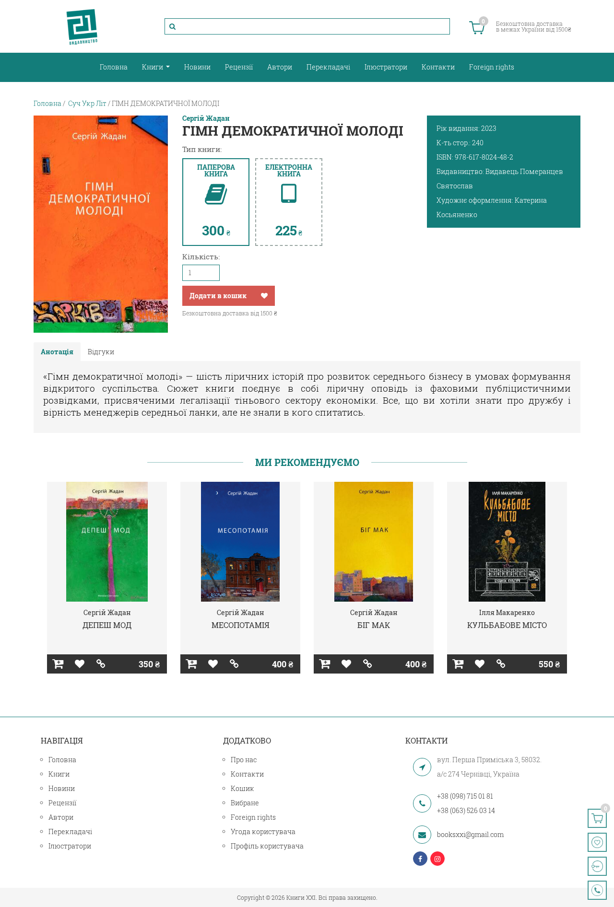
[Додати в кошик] (58, 664)
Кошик (242, 788)
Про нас (244, 759)
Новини (197, 66)
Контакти (438, 66)
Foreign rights (491, 66)
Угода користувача (263, 831)
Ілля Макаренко (507, 612)
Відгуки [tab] (101, 351)
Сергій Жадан (206, 118)
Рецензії (239, 66)
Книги (153, 66)
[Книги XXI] (82, 26)
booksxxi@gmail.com (470, 834)
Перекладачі (328, 66)
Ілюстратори (386, 66)
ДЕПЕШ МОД (107, 625)
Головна (114, 66)
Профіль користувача (267, 845)
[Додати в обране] (264, 296)
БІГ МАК (373, 625)
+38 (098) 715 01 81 (465, 796)
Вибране (245, 802)
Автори (279, 66)
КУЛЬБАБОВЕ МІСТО (507, 625)
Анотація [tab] (57, 351)
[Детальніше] (101, 664)
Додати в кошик (218, 295)
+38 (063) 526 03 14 (466, 810)
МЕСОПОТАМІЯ (241, 625)
